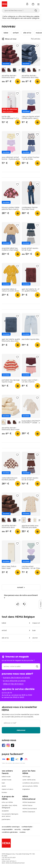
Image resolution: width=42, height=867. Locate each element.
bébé (6, 33)
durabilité (5, 811)
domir (4, 786)
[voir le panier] (33, 4)
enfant (16, 33)
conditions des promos (30, 783)
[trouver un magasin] (37, 666)
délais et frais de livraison (13, 684)
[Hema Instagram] (8, 745)
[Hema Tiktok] (12, 745)
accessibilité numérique (11, 827)
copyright (26, 829)
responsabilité (7, 829)
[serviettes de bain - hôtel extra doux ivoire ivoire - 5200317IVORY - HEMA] (4, 422)
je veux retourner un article (14, 681)
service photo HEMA (30, 786)
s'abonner (21, 730)
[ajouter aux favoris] (17, 46)
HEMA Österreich (28, 812)
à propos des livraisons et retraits (16, 677)
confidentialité (27, 827)
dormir (35, 638)
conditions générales (10, 832)
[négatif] (24, 604)
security (17, 829)
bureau (4, 792)
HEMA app (26, 777)
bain (34, 630)
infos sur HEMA (7, 802)
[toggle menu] (38, 4)
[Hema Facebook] (3, 745)
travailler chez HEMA (9, 805)
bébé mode (6, 777)
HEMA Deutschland (29, 809)
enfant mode (6, 780)
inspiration (26, 789)
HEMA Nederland (28, 802)
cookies (22, 832)
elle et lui (27, 33)
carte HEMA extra (28, 780)
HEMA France (27, 805)
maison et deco (7, 789)
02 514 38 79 (7, 693)
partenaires (6, 819)
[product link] (11, 54)
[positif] (17, 604)
